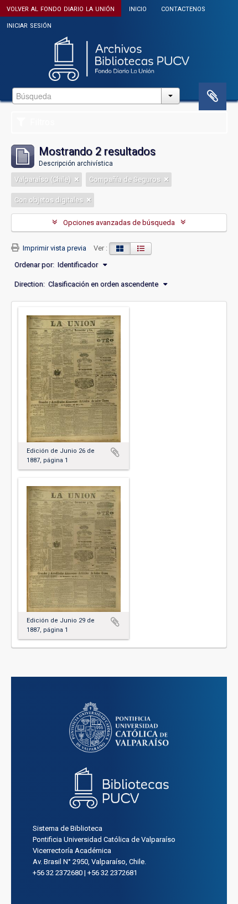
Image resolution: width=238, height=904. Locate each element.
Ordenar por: (34, 265)
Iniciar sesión (29, 24)
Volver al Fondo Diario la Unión (61, 8)
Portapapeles (212, 96)
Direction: (29, 284)
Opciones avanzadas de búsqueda (119, 222)
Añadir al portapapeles (115, 452)
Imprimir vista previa (53, 248)
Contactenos (183, 8)
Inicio (138, 8)
